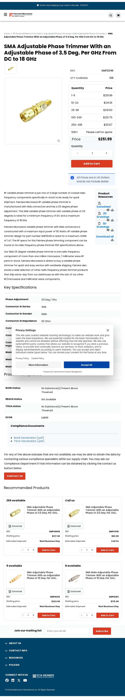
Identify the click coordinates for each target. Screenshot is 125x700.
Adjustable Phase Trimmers (57, 33)
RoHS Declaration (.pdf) (29, 438)
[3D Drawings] (108, 230)
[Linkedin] (13, 681)
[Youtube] (25, 681)
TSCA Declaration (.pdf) (29, 441)
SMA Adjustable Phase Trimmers (89, 33)
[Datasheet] (108, 210)
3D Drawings (103, 225)
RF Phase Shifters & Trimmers (27, 33)
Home (7, 33)
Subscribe (102, 631)
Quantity (77, 146)
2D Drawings (103, 215)
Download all (105, 236)
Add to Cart (91, 163)
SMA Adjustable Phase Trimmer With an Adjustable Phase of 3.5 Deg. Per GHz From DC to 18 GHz (43, 510)
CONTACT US (15, 476)
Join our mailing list (28, 630)
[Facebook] (7, 681)
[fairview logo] (21, 14)
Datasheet (104, 207)
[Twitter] (19, 681)
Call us (70, 500)
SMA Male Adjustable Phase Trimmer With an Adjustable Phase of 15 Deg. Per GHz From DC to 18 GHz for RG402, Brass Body (102, 575)
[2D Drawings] (108, 220)
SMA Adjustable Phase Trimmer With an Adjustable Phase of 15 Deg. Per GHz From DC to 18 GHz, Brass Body (43, 575)
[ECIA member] (43, 676)
